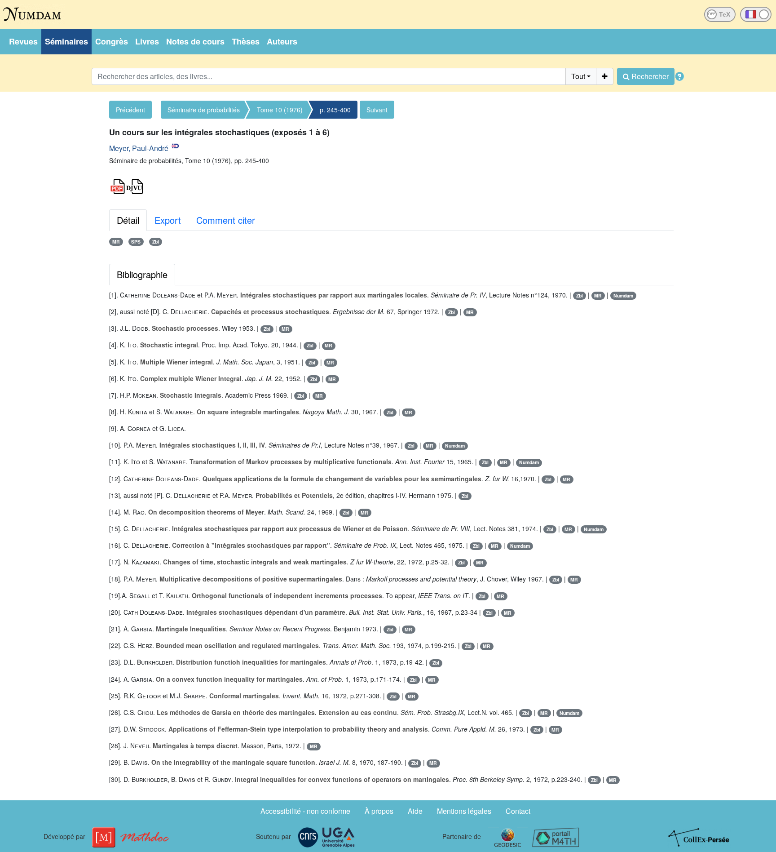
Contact (518, 811)
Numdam (623, 295)
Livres (147, 41)
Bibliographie (142, 274)
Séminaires (66, 41)
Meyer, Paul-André (138, 148)
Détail (128, 219)
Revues (23, 41)
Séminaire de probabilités (204, 109)
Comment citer (225, 219)
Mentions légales (464, 811)
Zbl (155, 241)
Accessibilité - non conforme (305, 811)
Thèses (246, 41)
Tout (578, 76)
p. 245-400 (335, 109)
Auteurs (282, 41)
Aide (415, 811)
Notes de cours (195, 41)
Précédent (130, 109)
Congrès (111, 41)
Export (167, 219)
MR (116, 241)
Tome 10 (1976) (280, 109)
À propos (379, 811)
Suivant (377, 109)
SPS (136, 241)
